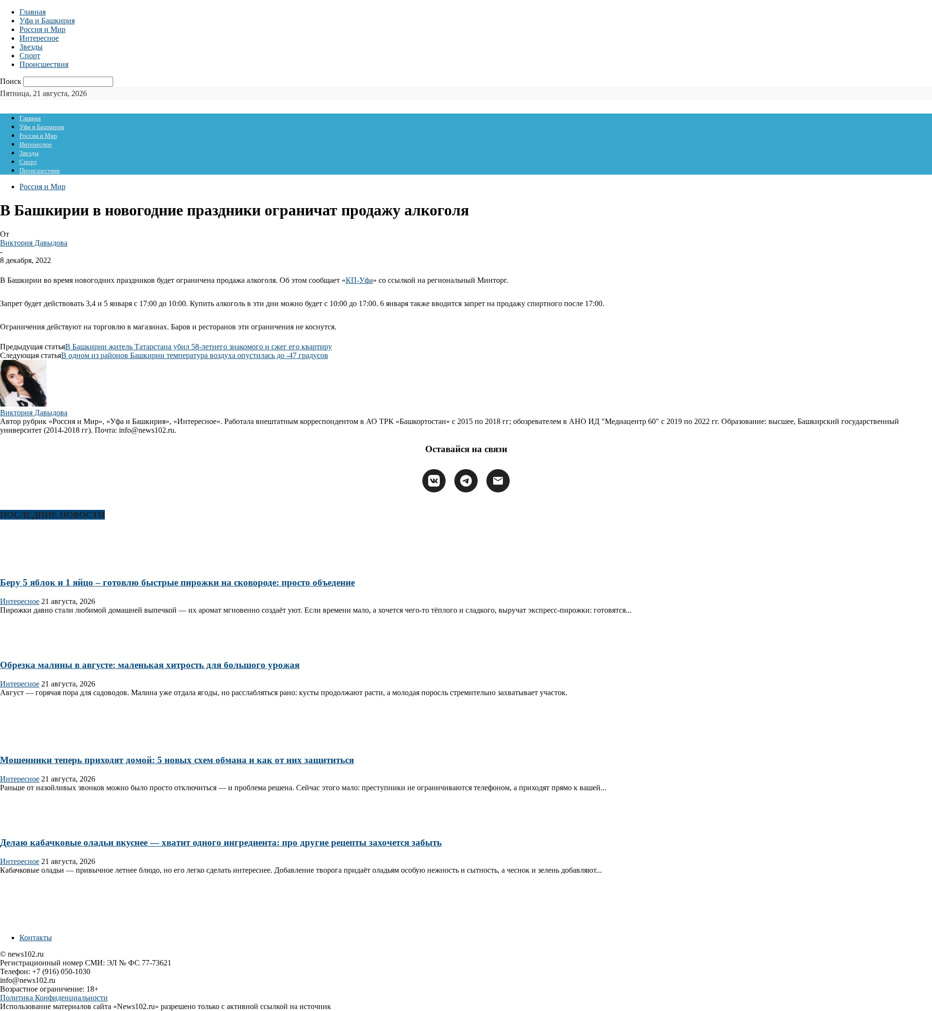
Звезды (31, 47)
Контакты (35, 937)
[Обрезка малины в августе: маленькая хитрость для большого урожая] (31, 646)
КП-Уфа (359, 280)
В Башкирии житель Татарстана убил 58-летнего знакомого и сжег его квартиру (198, 346)
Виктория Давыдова (33, 243)
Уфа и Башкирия (47, 20)
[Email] (498, 480)
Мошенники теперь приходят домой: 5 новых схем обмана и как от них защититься (177, 760)
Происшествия (43, 64)
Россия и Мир (42, 29)
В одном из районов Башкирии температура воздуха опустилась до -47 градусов (194, 355)
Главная (32, 12)
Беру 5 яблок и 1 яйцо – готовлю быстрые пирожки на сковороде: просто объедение (177, 582)
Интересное (39, 38)
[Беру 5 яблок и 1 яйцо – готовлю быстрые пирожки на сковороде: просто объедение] (31, 563)
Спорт (29, 55)
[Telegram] (466, 480)
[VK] (434, 480)
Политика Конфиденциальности (54, 998)
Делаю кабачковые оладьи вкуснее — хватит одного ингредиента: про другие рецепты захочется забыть (221, 842)
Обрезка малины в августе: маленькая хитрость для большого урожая (150, 665)
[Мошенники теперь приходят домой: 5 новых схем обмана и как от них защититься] (31, 741)
